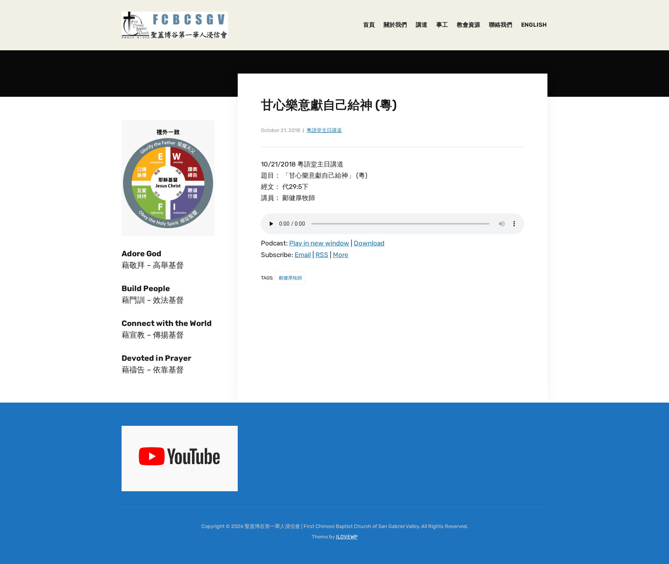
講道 (421, 24)
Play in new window (319, 243)
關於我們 (395, 24)
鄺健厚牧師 (290, 278)
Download (369, 243)
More (340, 255)
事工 (442, 24)
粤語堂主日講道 (324, 130)
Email (303, 255)
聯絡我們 (500, 24)
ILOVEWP (346, 537)
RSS (322, 255)
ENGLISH (534, 24)
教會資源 (468, 24)
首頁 (369, 24)
